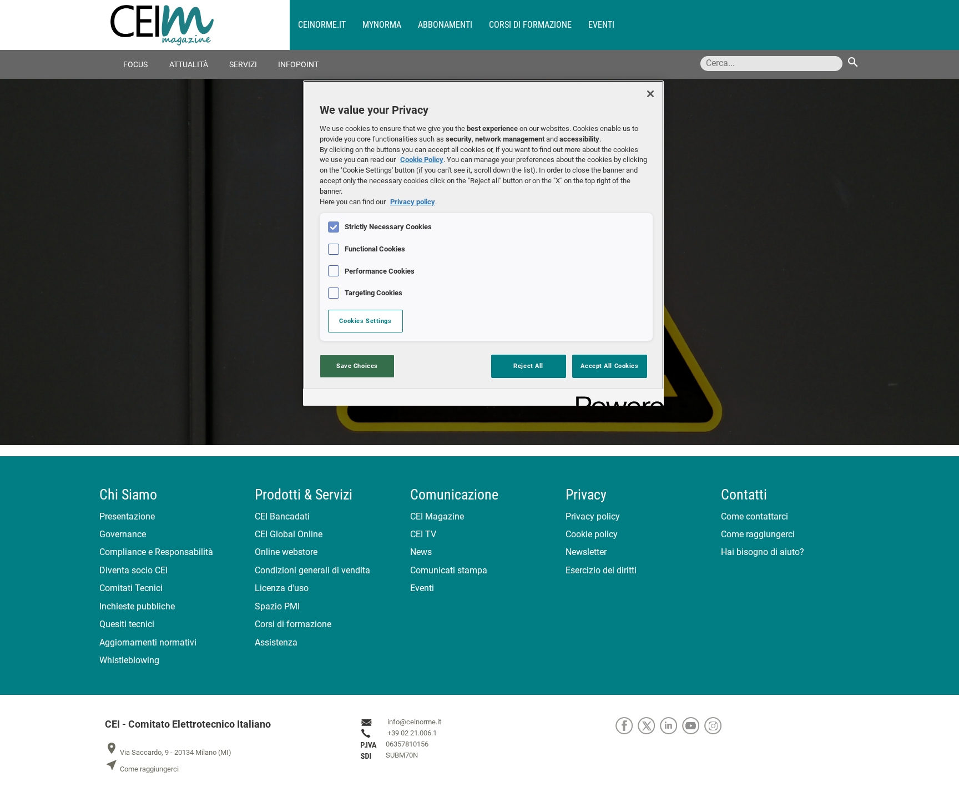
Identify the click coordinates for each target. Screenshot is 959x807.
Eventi (601, 24)
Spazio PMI (277, 606)
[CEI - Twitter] (649, 725)
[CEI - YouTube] (693, 725)
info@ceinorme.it (414, 722)
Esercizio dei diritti (601, 570)
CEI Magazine (437, 516)
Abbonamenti (445, 24)
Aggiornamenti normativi (147, 642)
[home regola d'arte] (200, 25)
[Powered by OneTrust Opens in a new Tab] (616, 399)
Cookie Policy (421, 159)
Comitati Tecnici (131, 588)
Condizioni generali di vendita (312, 570)
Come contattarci (754, 516)
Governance (122, 534)
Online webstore (286, 552)
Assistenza (276, 642)
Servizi (243, 64)
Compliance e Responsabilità (156, 552)
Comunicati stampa (448, 570)
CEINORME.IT (322, 24)
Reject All (528, 366)
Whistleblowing (129, 660)
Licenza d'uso (282, 588)
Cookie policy (592, 534)
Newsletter (586, 552)
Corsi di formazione (530, 24)
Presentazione (127, 516)
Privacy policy (593, 516)
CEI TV (423, 534)
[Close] (650, 94)
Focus (135, 64)
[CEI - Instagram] (714, 725)
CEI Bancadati (282, 516)
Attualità (188, 64)
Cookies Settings (365, 321)
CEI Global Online (288, 534)
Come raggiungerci (758, 534)
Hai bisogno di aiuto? (762, 552)
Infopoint (298, 64)
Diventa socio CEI (133, 570)
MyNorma (381, 24)
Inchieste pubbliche (137, 606)
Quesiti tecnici (126, 624)
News (421, 552)
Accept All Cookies (609, 366)
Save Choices (357, 366)
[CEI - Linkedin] (671, 725)
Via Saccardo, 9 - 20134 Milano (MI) (168, 752)
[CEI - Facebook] (626, 725)
